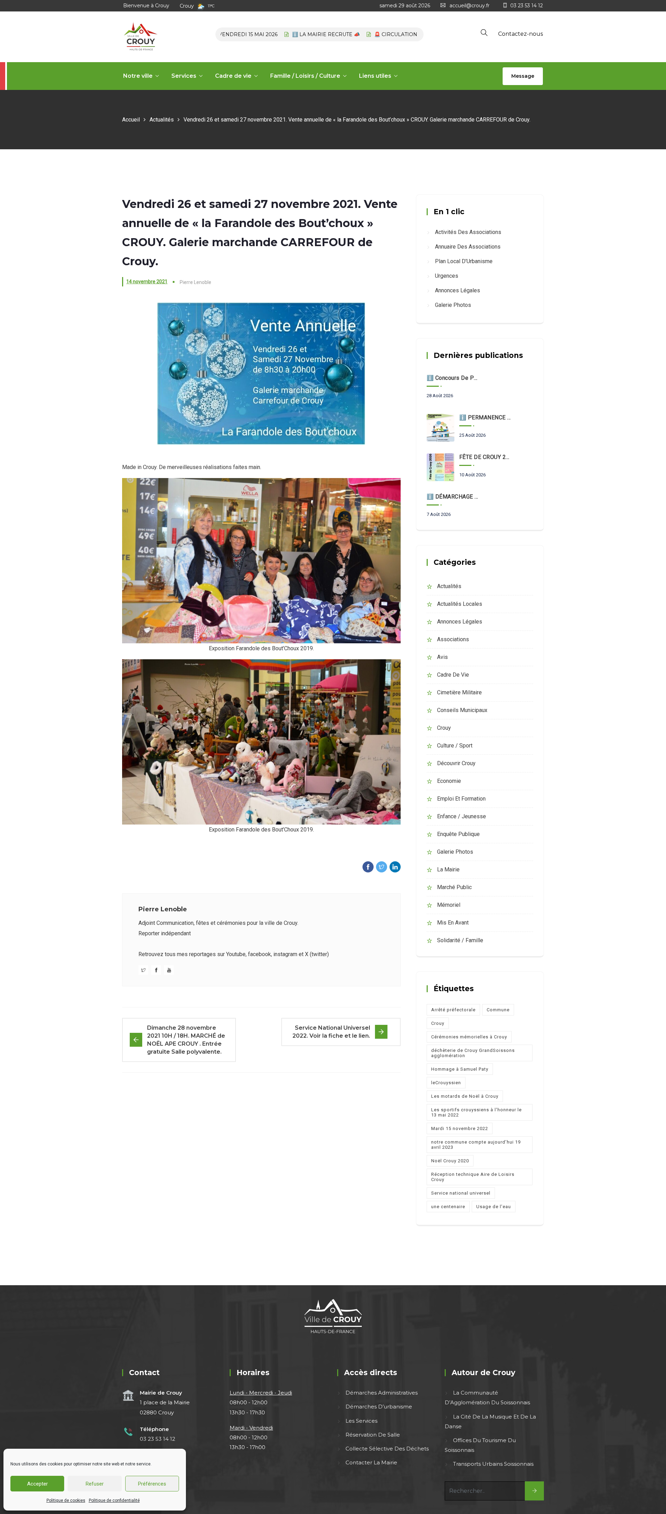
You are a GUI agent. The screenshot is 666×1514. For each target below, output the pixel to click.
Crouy (444, 728)
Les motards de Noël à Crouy (464, 1096)
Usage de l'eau (493, 1206)
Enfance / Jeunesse (461, 816)
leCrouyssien (446, 1082)
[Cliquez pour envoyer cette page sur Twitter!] (381, 866)
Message (522, 76)
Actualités (162, 119)
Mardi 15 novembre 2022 (459, 1128)
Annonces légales (457, 290)
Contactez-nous (520, 34)
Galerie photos (453, 305)
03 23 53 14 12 (526, 5)
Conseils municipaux (462, 710)
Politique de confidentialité (114, 1500)
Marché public (454, 887)
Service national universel (460, 1193)
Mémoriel (448, 905)
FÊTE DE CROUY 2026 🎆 (485, 457)
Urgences (446, 276)
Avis (442, 657)
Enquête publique (458, 834)
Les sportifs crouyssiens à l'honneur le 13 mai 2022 (476, 1112)
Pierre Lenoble (162, 909)
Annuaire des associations (468, 246)
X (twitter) (317, 954)
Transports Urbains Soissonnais (493, 1464)
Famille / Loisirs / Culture (305, 76)
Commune (498, 1009)
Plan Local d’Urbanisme (464, 261)
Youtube (236, 954)
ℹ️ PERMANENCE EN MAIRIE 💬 (485, 417)
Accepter (37, 1484)
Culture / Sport (454, 745)
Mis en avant (453, 922)
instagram (285, 954)
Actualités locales (459, 604)
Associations (453, 639)
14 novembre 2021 (147, 281)
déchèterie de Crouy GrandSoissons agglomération (473, 1053)
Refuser (95, 1484)
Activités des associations (468, 232)
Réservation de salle (372, 1434)
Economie (449, 781)
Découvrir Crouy (456, 763)
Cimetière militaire (459, 692)
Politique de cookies (65, 1500)
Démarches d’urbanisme (378, 1406)
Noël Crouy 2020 (450, 1160)
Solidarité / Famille (460, 940)
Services (183, 76)
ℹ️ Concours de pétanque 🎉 (453, 378)
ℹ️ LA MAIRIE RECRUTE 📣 (295, 34)
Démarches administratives (381, 1392)
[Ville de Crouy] (140, 37)
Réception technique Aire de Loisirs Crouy (472, 1177)
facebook (259, 954)
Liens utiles (375, 76)
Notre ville (138, 76)
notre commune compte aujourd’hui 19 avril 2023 (476, 1144)
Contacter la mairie (371, 1462)
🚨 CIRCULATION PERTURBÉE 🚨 (386, 34)
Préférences (152, 1484)
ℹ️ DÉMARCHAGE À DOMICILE (453, 496)
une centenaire (448, 1206)
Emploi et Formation (461, 798)
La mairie (448, 869)
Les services (361, 1420)
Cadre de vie (233, 76)
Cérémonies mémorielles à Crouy (469, 1036)
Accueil (131, 119)
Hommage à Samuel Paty (459, 1069)
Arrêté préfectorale (453, 1009)
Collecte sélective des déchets (387, 1448)
